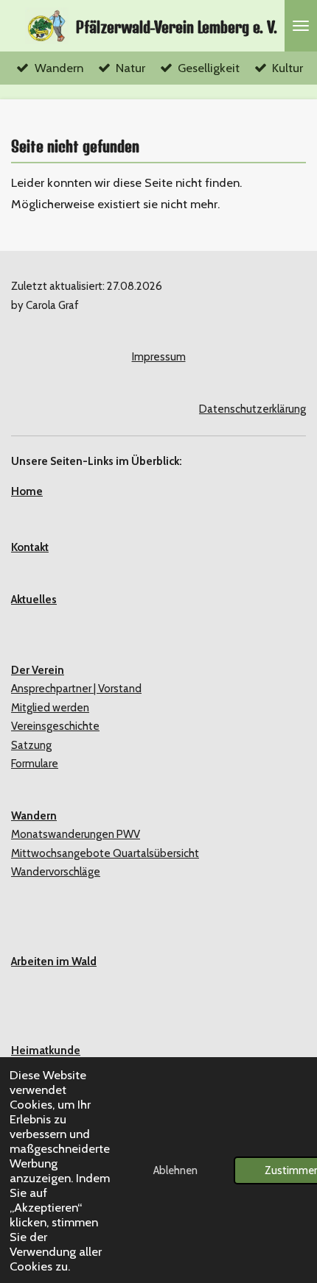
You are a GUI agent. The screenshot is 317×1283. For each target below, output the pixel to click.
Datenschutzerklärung (252, 409)
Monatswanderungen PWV (75, 834)
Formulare (34, 763)
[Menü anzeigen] (301, 25)
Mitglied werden (50, 707)
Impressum (159, 356)
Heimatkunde (45, 1050)
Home (27, 491)
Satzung (31, 745)
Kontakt (30, 547)
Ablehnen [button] (175, 1170)
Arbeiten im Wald (54, 961)
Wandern (34, 815)
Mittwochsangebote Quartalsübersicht (105, 853)
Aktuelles (34, 599)
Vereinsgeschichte (55, 726)
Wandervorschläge (55, 871)
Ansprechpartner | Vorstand (76, 688)
